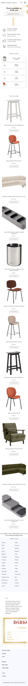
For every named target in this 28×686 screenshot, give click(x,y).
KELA (3, 545)
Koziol (3, 551)
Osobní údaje (5, 667)
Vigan (16, 542)
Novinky (4, 653)
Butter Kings (5, 580)
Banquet (17, 551)
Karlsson (17, 585)
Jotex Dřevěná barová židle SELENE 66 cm (14, 125)
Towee (3, 585)
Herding (4, 568)
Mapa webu (5, 664)
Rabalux (17, 557)
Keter (16, 554)
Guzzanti (4, 574)
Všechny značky (6, 650)
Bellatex (4, 554)
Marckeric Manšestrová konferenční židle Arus (14, 306)
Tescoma (17, 545)
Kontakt (4, 676)
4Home (3, 542)
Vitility (16, 568)
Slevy (3, 656)
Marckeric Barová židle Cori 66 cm (14, 160)
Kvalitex (4, 562)
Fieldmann (4, 557)
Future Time (18, 574)
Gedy (16, 565)
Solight (3, 565)
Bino (16, 577)
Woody (16, 559)
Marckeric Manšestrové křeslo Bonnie (14, 448)
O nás (3, 673)
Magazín (4, 661)
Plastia (16, 562)
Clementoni (4, 583)
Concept (4, 559)
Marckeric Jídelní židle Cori (14, 413)
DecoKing (4, 571)
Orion (3, 548)
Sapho (16, 571)
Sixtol (16, 580)
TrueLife (17, 583)
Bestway (17, 548)
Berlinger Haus (5, 577)
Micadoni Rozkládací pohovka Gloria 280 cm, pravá (14, 196)
